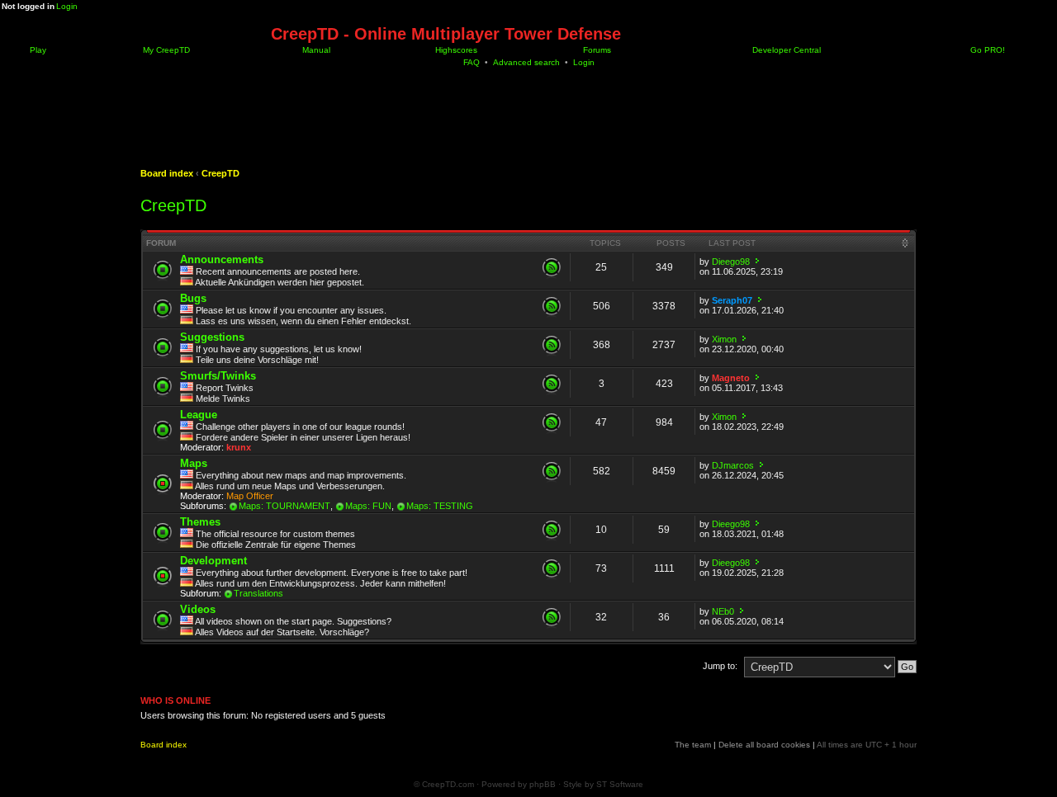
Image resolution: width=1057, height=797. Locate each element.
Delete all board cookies (764, 744)
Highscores (455, 49)
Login (67, 6)
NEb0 (723, 611)
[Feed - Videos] (551, 617)
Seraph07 (732, 300)
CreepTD (220, 173)
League (198, 414)
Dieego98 (731, 261)
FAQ (471, 62)
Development (213, 560)
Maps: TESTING (439, 506)
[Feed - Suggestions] (551, 344)
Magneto (731, 378)
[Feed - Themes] (551, 529)
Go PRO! (986, 49)
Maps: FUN (368, 506)
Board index (166, 173)
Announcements (221, 259)
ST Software (619, 784)
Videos (198, 609)
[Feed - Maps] (551, 471)
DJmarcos (733, 465)
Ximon (724, 339)
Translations (258, 593)
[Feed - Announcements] (551, 267)
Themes (200, 522)
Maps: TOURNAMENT (284, 506)
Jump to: (720, 666)
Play (36, 49)
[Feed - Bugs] (551, 306)
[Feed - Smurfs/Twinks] (551, 383)
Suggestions (212, 337)
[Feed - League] (551, 422)
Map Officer (249, 496)
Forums (596, 49)
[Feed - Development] (551, 568)
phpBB (542, 784)
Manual (315, 49)
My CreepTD (165, 49)
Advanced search (526, 62)
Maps (193, 463)
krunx (238, 447)
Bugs (193, 298)
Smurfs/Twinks (218, 376)
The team (693, 744)
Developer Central (785, 49)
